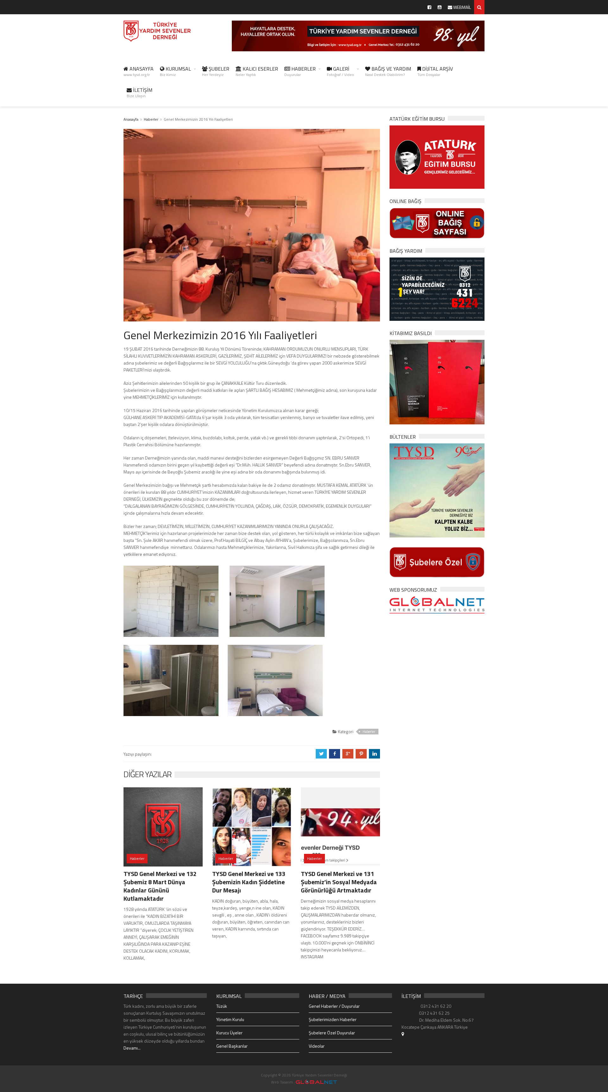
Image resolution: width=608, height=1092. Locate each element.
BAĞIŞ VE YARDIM (388, 71)
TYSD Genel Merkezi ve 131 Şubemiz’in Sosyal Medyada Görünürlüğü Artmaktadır (339, 882)
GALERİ (340, 71)
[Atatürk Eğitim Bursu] (437, 156)
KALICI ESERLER (257, 71)
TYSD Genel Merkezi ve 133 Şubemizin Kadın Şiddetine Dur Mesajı (248, 882)
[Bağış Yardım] (437, 288)
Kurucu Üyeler (229, 1032)
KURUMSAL (175, 71)
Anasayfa (131, 119)
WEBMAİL (461, 7)
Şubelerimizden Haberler (333, 1019)
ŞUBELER (215, 71)
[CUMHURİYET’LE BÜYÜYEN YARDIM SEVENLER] (437, 381)
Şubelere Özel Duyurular (332, 1032)
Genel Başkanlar (232, 1046)
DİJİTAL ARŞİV (435, 71)
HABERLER (300, 71)
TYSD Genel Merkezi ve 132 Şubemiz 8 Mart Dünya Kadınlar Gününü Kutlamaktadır (160, 886)
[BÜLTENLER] (437, 489)
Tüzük (221, 1006)
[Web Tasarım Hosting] (437, 604)
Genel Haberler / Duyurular (334, 1006)
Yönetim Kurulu (230, 1019)
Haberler (151, 119)
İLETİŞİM (139, 92)
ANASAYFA (139, 71)
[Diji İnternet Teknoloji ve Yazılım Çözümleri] (316, 1082)
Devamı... (132, 1047)
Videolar (317, 1046)
